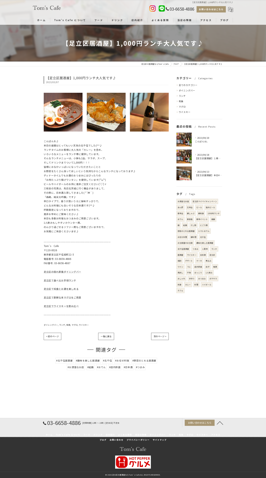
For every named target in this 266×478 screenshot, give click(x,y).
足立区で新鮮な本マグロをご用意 (62, 297)
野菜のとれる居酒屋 (186, 231)
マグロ (75, 324)
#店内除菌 (115, 367)
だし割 (193, 225)
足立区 (212, 255)
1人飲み (209, 272)
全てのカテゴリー (188, 85)
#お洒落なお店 (76, 367)
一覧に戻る (106, 336)
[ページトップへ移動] (220, 423)
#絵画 (90, 367)
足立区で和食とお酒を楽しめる (61, 288)
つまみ (195, 249)
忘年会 (190, 207)
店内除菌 (198, 266)
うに (189, 266)
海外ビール (210, 207)
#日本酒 (128, 367)
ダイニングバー (51, 324)
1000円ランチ (214, 213)
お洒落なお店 (183, 201)
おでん (180, 219)
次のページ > (160, 336)
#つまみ (140, 367)
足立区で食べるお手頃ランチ (60, 280)
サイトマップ (160, 439)
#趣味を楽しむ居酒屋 (88, 360)
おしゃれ (181, 278)
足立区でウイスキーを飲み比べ (61, 306)
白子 (207, 266)
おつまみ (202, 278)
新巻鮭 (190, 219)
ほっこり (198, 272)
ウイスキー (84, 324)
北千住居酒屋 (183, 249)
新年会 (180, 213)
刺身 (179, 284)
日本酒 (203, 255)
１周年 (205, 249)
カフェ (180, 290)
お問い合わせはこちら (211, 9)
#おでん (101, 367)
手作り (192, 278)
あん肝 (180, 207)
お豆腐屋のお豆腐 (185, 243)
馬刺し (180, 272)
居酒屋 (180, 255)
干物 (189, 272)
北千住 (203, 237)
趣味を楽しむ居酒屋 (204, 243)
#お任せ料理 (122, 360)
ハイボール (206, 284)
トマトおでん (204, 231)
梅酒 (215, 266)
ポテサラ (213, 278)
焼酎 (179, 260)
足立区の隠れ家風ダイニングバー (62, 271)
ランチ (62, 324)
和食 (68, 324)
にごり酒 (204, 225)
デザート (189, 260)
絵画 (185, 225)
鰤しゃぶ (191, 213)
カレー (188, 284)
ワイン (180, 266)
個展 (213, 219)
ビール (199, 207)
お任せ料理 (182, 237)
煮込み (208, 260)
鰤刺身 (201, 213)
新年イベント (202, 219)
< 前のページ (52, 336)
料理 (196, 284)
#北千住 (107, 360)
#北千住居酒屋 (64, 360)
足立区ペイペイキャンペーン (205, 201)
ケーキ (199, 260)
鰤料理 (193, 237)
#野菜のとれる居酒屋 (144, 360)
